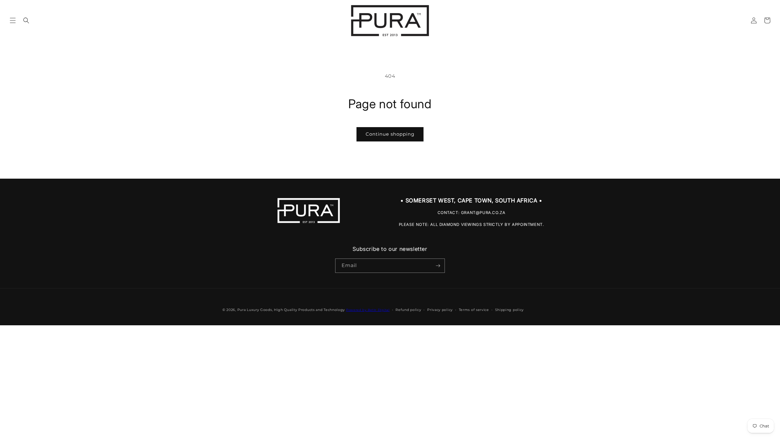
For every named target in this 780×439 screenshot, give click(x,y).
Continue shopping (390, 134)
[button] (13, 20)
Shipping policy (509, 310)
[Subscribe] (438, 266)
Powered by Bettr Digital (368, 310)
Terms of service (474, 310)
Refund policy (408, 310)
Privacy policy (440, 310)
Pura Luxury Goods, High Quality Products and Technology (291, 310)
